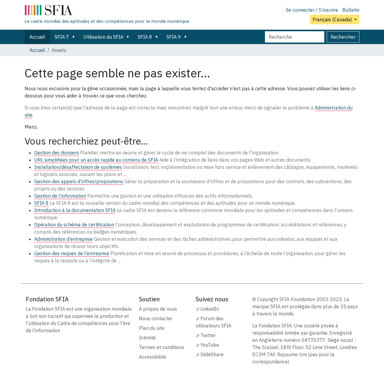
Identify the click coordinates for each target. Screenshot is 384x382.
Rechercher (343, 37)
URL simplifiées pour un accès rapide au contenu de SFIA (96, 160)
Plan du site (151, 328)
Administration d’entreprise (63, 239)
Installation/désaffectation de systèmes (78, 167)
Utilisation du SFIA (103, 37)
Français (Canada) (333, 19)
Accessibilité (152, 357)
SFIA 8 (145, 37)
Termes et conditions (161, 347)
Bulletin (350, 10)
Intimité (147, 338)
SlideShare (212, 354)
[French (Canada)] (107, 11)
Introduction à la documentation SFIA (75, 210)
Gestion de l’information (60, 196)
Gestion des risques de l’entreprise (71, 253)
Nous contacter (155, 318)
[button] (75, 37)
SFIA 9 (173, 37)
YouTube (209, 345)
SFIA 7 (62, 37)
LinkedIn (209, 309)
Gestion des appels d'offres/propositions (78, 181)
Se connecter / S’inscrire (312, 10)
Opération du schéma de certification (74, 225)
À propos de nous (158, 309)
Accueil (37, 37)
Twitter (208, 335)
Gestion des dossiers (56, 153)
